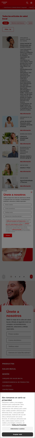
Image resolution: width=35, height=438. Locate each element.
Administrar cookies (17, 429)
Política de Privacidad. (19, 425)
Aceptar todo (17, 434)
